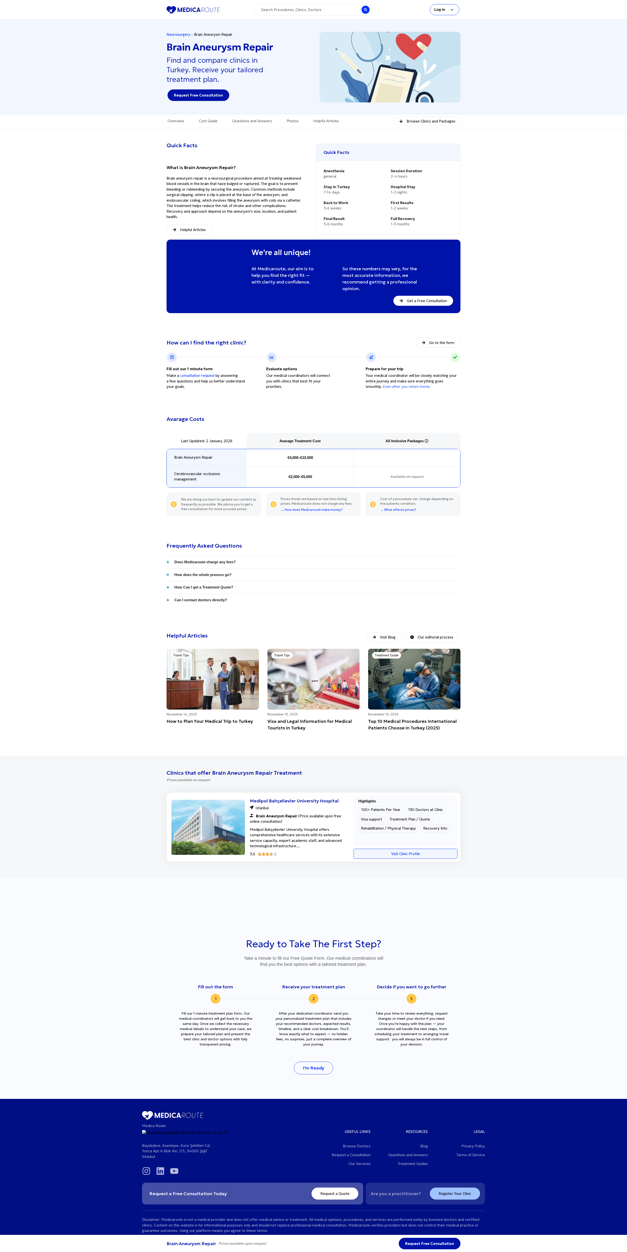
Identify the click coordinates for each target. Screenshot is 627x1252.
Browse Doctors (357, 1146)
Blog (424, 1146)
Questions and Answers (408, 1155)
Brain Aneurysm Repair (193, 457)
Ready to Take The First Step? (313, 944)
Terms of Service (470, 1155)
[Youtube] (174, 1171)
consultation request (197, 375)
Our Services (360, 1163)
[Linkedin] (160, 1171)
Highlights (367, 801)
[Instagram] (146, 1171)
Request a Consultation (351, 1155)
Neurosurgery (178, 34)
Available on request (406, 476)
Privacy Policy (473, 1146)
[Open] (451, 9)
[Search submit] (366, 10)
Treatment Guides (413, 1163)
